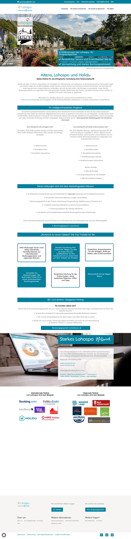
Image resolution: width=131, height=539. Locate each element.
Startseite (64, 9)
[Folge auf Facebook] (101, 534)
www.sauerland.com (67, 363)
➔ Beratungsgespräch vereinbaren (65, 226)
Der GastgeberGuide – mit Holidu (33, 520)
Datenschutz (31, 534)
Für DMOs (110, 9)
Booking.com (80, 374)
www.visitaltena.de (67, 365)
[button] (4, 535)
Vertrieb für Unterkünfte (72, 520)
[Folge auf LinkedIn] (106, 534)
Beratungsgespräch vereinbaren (65, 328)
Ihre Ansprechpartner (95, 510)
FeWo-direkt (64, 376)
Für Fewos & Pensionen (78, 9)
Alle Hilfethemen (89, 520)
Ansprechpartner (69, 2)
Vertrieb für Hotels (56, 523)
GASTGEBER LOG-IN (103, 2)
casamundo (91, 374)
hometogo (75, 376)
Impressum (21, 534)
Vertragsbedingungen (45, 534)
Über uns (19, 520)
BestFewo (71, 374)
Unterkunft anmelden (88, 2)
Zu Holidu (57, 510)
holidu (82, 376)
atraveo (63, 374)
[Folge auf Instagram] (112, 534)
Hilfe (112, 2)
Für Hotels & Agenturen (96, 9)
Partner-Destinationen (57, 520)
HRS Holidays (91, 376)
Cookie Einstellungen (62, 534)
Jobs (77, 2)
